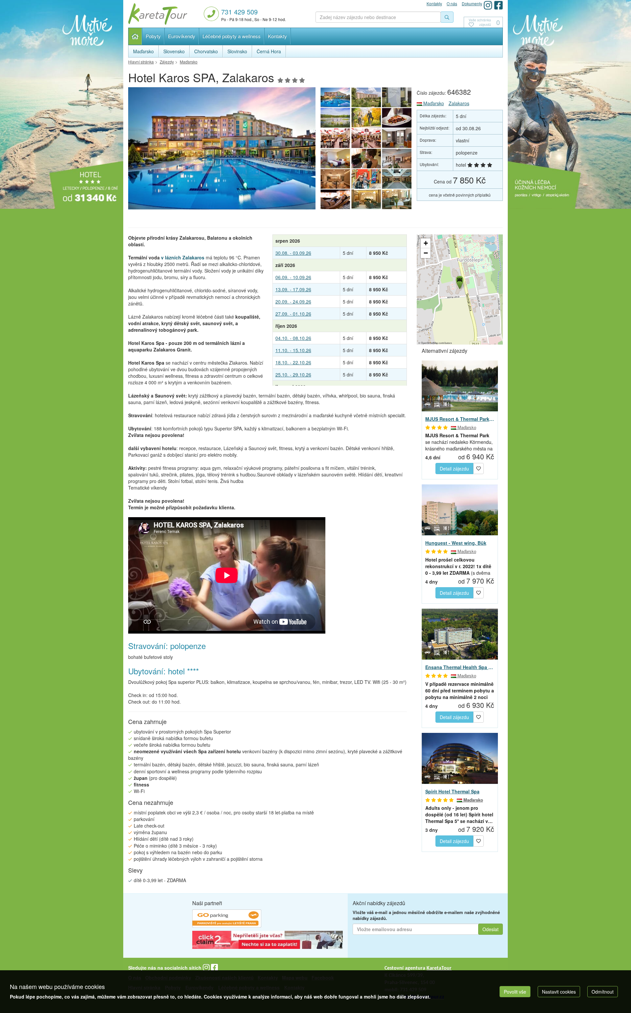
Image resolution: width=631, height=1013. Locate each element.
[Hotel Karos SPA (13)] (397, 97)
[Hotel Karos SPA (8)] (366, 138)
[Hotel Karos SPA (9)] (335, 138)
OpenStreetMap (429, 343)
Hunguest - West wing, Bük (455, 543)
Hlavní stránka (135, 36)
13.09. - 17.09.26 (293, 289)
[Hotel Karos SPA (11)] (366, 118)
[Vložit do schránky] (478, 468)
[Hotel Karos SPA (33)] (335, 179)
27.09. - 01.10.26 (293, 313)
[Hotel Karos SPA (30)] (335, 199)
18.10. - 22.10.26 (293, 362)
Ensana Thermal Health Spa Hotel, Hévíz (460, 667)
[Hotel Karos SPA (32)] (366, 179)
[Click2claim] (267, 940)
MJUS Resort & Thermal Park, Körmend (460, 419)
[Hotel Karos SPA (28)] (397, 199)
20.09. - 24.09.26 (293, 301)
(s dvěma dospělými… (458, 566)
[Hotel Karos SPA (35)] (366, 158)
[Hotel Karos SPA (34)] (397, 158)
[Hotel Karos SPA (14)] (222, 150)
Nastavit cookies (559, 991)
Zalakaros (459, 103)
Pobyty (153, 36)
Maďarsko (433, 103)
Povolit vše (515, 991)
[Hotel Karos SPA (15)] (366, 97)
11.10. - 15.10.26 (293, 350)
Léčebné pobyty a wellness (231, 36)
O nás (452, 3)
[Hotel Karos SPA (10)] (397, 118)
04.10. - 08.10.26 (293, 338)
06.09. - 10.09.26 (293, 277)
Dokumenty (472, 3)
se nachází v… (459, 814)
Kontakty (277, 36)
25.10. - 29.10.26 (293, 374)
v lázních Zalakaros (182, 257)
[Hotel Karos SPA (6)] (335, 158)
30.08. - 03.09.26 (293, 253)
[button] (459, 281)
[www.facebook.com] (498, 5)
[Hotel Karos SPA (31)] (397, 179)
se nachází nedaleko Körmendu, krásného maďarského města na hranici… (459, 442)
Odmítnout (603, 991)
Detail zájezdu (454, 468)
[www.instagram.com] (488, 5)
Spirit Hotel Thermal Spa (452, 791)
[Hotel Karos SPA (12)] (335, 118)
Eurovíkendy (181, 36)
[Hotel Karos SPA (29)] (366, 199)
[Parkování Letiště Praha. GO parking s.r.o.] (226, 919)
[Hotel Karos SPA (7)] (397, 138)
